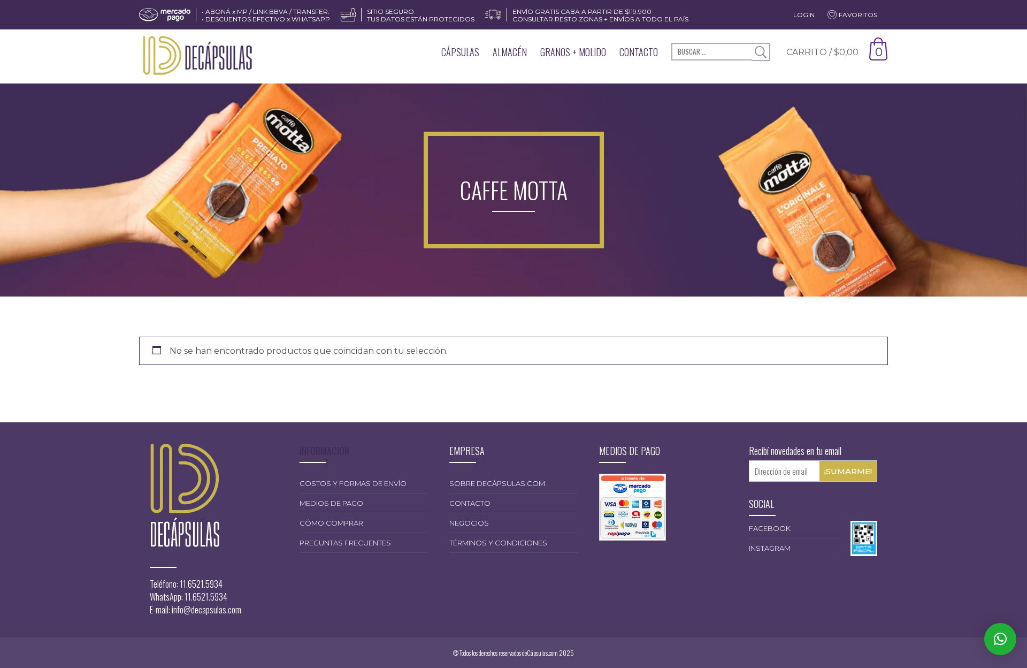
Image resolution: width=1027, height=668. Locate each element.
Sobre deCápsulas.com (497, 483)
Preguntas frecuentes (345, 542)
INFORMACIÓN (324, 451)
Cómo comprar (331, 523)
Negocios (469, 523)
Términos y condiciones (498, 542)
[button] (1000, 639)
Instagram (770, 548)
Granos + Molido (573, 52)
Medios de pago (331, 503)
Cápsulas (460, 52)
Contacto (638, 52)
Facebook (770, 528)
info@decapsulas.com (206, 609)
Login (804, 15)
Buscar (761, 52)
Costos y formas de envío (353, 483)
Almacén (510, 52)
